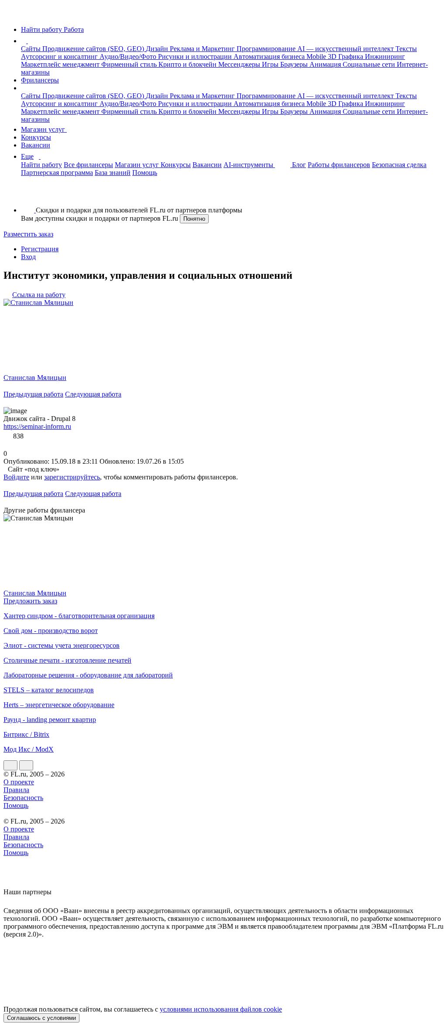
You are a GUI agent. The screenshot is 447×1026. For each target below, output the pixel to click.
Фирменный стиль (129, 64)
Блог (299, 164)
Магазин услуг (44, 129)
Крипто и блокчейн (188, 64)
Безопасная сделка (399, 164)
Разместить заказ (28, 234)
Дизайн (158, 48)
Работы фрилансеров (339, 164)
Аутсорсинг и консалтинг (60, 56)
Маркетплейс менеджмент (61, 64)
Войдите (16, 477)
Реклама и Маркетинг (203, 48)
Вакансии (35, 145)
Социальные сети (370, 64)
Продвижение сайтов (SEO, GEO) (94, 48)
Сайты (31, 48)
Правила (16, 789)
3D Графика (346, 56)
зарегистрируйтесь (72, 477)
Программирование (267, 48)
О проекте (18, 782)
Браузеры (294, 64)
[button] (29, 40)
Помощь (144, 172)
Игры (271, 64)
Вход (28, 256)
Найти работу (41, 164)
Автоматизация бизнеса (270, 56)
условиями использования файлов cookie (221, 1009)
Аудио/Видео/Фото (129, 56)
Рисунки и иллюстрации (196, 56)
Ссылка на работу (38, 294)
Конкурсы (36, 137)
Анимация (326, 64)
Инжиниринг (385, 56)
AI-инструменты (249, 164)
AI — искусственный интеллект (346, 48)
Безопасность (23, 797)
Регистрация (39, 249)
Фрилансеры (40, 80)
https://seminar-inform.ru (37, 426)
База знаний (113, 172)
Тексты (406, 48)
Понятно (194, 218)
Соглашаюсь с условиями (41, 1018)
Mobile (317, 56)
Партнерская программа (57, 172)
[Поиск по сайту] (28, 195)
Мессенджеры (240, 64)
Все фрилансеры (88, 164)
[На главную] (11, 14)
